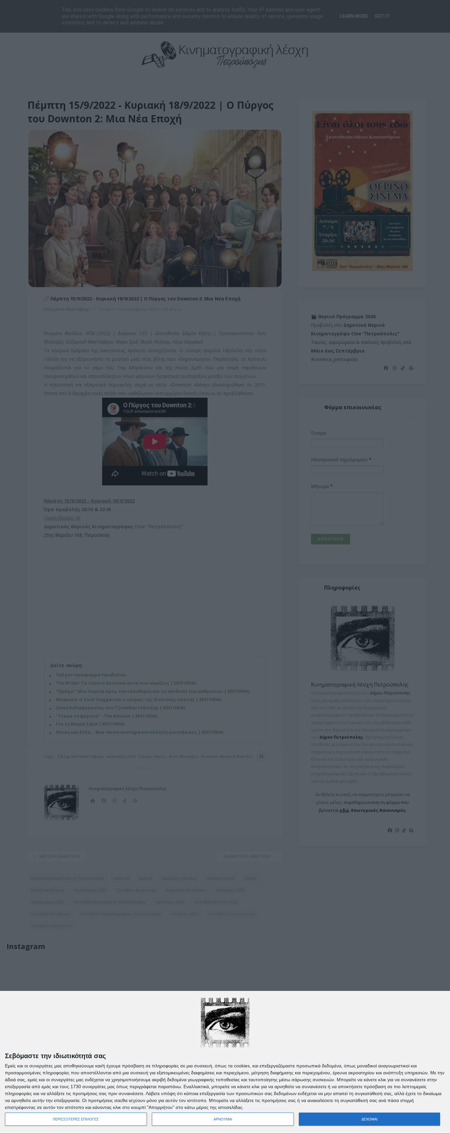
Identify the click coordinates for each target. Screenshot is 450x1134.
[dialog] (225, 1062)
